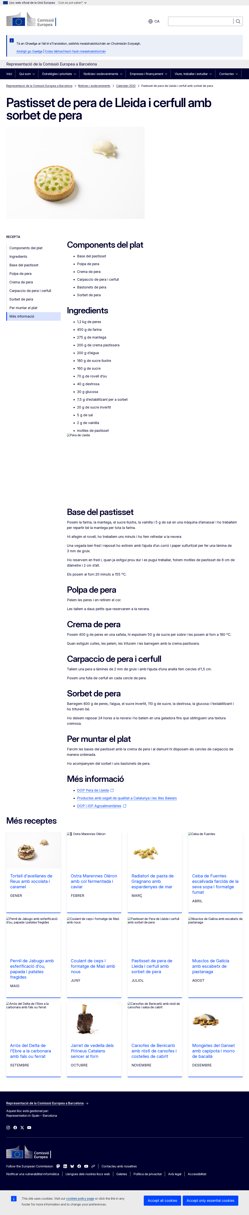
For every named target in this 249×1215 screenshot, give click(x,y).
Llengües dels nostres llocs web (88, 1174)
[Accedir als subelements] (35, 73)
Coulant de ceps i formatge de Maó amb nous (93, 966)
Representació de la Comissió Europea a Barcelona (39, 85)
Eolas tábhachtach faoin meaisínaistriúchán (75, 51)
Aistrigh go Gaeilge (29, 51)
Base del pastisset (23, 265)
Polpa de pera (20, 274)
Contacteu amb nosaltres (119, 1166)
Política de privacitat (147, 1174)
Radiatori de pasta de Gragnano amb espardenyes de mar (153, 881)
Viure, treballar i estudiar (191, 74)
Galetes (121, 1174)
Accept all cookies (162, 1200)
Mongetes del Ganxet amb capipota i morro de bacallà (213, 1051)
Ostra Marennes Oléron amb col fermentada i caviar (94, 881)
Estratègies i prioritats (57, 74)
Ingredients (18, 256)
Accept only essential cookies (210, 1200)
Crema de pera (21, 282)
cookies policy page (80, 1198)
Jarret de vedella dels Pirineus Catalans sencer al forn (92, 1051)
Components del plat (25, 248)
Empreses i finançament (146, 74)
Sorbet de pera (21, 299)
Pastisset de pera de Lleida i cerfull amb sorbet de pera (152, 966)
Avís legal (174, 1174)
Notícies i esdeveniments (100, 74)
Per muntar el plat (23, 308)
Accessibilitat (197, 1174)
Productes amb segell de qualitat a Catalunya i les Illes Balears (127, 798)
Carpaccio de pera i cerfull (30, 291)
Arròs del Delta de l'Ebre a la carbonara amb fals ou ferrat (30, 1051)
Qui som (25, 74)
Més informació (21, 316)
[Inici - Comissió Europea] (37, 19)
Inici (9, 74)
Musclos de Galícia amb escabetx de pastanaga (210, 966)
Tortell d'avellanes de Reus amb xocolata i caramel (31, 881)
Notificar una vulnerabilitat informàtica (32, 1174)
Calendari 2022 (126, 85)
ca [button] (157, 21)
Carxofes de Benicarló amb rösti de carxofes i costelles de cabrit (154, 1051)
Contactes (226, 74)
